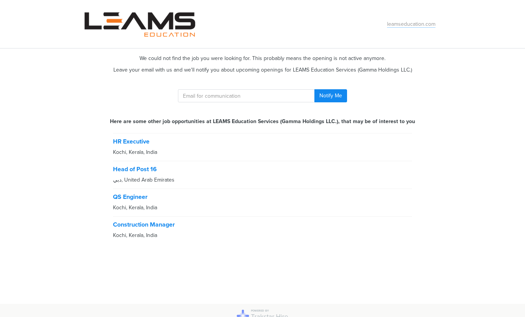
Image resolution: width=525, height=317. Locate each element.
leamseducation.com (411, 24)
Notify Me (330, 95)
